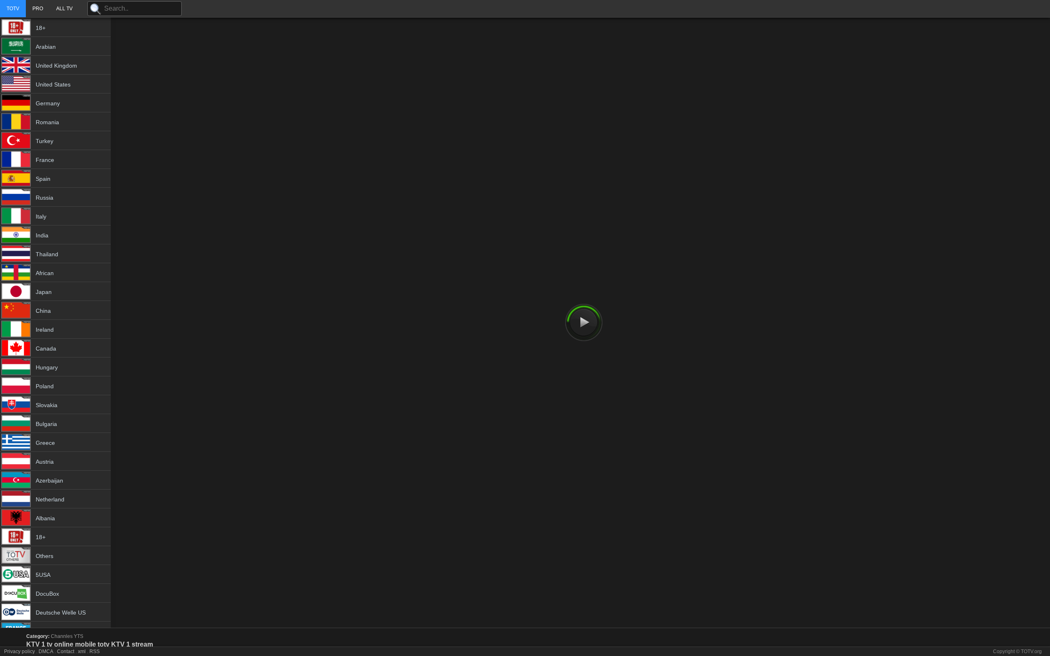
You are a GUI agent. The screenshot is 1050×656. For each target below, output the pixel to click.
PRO (37, 8)
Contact (65, 651)
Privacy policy (19, 651)
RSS (94, 651)
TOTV (13, 8)
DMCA (46, 651)
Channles (62, 636)
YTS (78, 636)
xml (82, 651)
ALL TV (64, 8)
